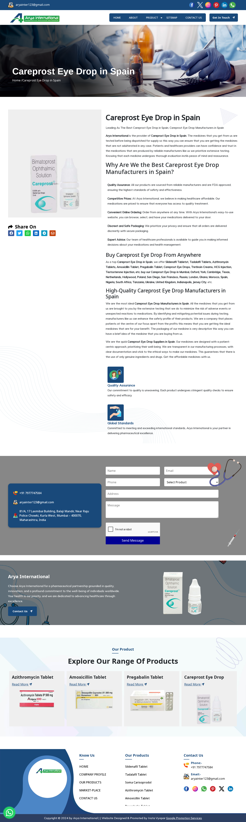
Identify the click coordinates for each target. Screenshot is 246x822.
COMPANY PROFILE (92, 774)
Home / (17, 80)
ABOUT (133, 17)
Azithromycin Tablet (139, 790)
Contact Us (20, 611)
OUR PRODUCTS (90, 782)
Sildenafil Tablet (136, 767)
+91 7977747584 (30, 493)
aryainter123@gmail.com (33, 5)
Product (152, 17)
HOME (117, 17)
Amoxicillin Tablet (137, 798)
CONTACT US (88, 798)
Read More (20, 684)
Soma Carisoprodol (138, 782)
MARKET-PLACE (89, 790)
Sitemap (171, 17)
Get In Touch (221, 17)
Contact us (193, 17)
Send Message (133, 540)
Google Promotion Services (184, 818)
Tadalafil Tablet (136, 774)
